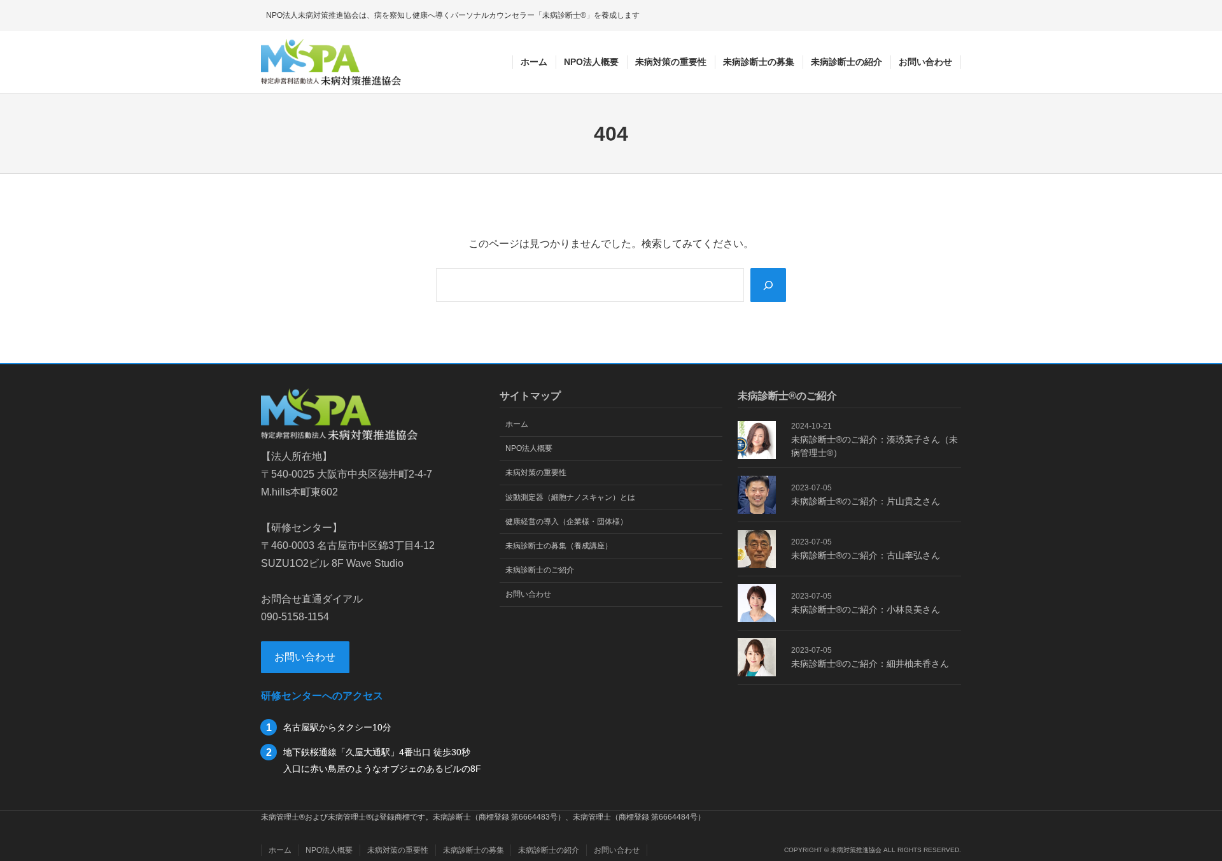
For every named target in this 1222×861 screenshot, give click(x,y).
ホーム (534, 62)
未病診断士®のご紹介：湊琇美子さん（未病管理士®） (874, 446)
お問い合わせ (304, 656)
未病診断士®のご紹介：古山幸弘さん (865, 555)
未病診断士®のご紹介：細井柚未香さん (870, 663)
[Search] (768, 284)
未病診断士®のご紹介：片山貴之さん (865, 501)
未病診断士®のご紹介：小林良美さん (865, 609)
